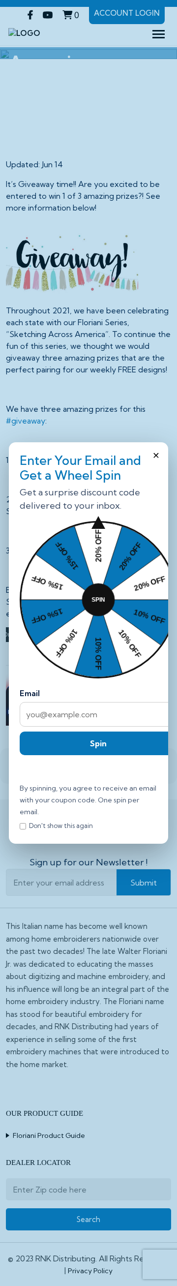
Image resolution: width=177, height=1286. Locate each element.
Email (30, 693)
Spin (98, 743)
